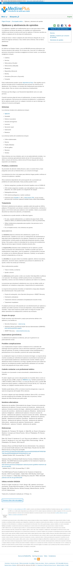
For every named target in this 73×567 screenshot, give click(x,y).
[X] (65, 25)
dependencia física (28, 82)
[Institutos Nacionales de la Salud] (2, 3)
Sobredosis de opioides (56, 40)
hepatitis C (17, 197)
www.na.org (21, 324)
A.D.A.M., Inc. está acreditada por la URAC (17, 509)
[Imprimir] (58, 25)
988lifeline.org (27, 379)
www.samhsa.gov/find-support (13, 328)
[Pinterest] (69, 25)
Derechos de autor (15, 563)
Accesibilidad (32, 563)
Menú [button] (3, 16)
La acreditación (66, 509)
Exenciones (7, 563)
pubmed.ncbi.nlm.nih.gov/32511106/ (12, 477)
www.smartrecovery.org (22, 331)
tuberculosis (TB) (29, 197)
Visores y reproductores (50, 563)
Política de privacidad (23, 563)
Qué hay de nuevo (37, 556)
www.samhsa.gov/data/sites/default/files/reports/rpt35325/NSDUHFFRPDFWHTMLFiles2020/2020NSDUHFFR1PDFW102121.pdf (24, 452)
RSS (35, 559)
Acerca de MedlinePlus (24, 556)
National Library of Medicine (10, 565)
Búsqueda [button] (13, 16)
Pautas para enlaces (39, 563)
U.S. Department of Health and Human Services (45, 565)
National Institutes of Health (62, 565)
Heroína (52, 33)
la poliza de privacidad (17, 514)
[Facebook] (62, 25)
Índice (45, 556)
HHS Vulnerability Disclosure (62, 563)
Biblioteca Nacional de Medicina (12, 3)
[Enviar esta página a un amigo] (54, 25)
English (69, 16)
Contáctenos (52, 556)
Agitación (7, 113)
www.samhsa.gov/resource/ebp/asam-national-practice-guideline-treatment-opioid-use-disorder (24, 465)
